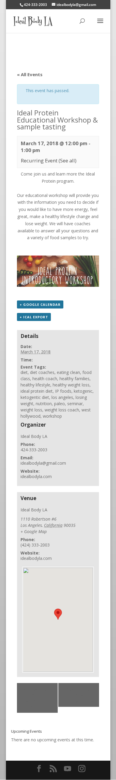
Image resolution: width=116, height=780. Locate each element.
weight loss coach (62, 410)
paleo (59, 403)
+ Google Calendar (40, 304)
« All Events (30, 74)
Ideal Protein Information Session (78, 695)
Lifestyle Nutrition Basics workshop (34, 698)
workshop (52, 416)
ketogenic (83, 391)
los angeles (62, 397)
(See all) (67, 160)
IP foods (63, 391)
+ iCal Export (34, 317)
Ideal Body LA (34, 436)
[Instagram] (81, 769)
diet (24, 372)
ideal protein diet (37, 391)
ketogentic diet (35, 397)
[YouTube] (67, 769)
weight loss (31, 410)
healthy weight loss (71, 385)
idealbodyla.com (36, 476)
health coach (44, 378)
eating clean (68, 372)
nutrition (44, 403)
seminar (75, 403)
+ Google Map (34, 531)
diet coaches (42, 372)
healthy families (74, 378)
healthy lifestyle (35, 385)
